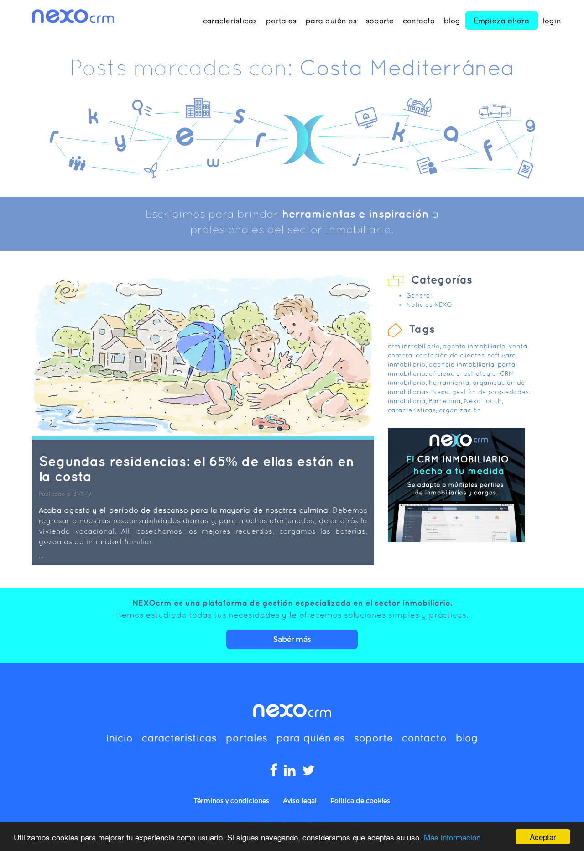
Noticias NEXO (429, 304)
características (230, 20)
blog (452, 20)
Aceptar (543, 836)
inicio (119, 738)
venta (518, 346)
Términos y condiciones (231, 800)
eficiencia (444, 373)
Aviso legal (300, 800)
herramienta (449, 382)
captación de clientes (450, 355)
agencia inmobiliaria (462, 364)
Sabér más (292, 639)
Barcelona (445, 400)
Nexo (440, 391)
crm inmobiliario (414, 346)
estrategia (480, 373)
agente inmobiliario (474, 346)
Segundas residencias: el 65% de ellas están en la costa (196, 468)
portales (281, 20)
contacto (419, 20)
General (419, 295)
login (552, 20)
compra (400, 355)
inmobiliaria (407, 400)
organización (460, 410)
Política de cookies (360, 800)
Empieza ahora (501, 20)
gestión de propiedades (490, 391)
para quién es (331, 20)
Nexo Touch (483, 400)
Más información (452, 837)
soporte (380, 20)
